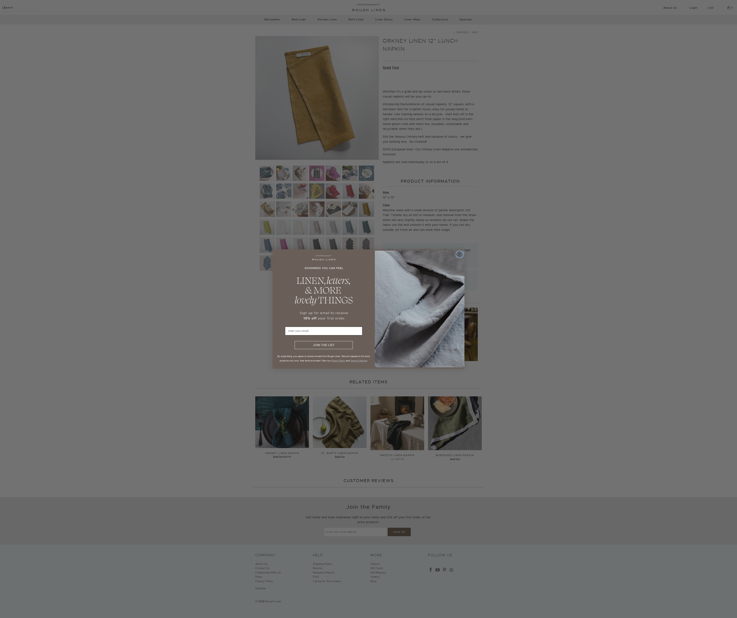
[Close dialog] (459, 254)
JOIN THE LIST (324, 345)
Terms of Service (358, 360)
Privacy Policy (338, 360)
